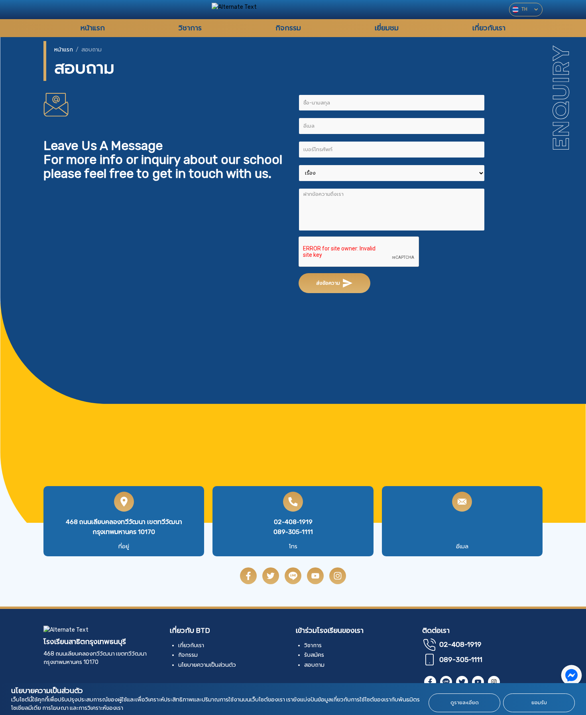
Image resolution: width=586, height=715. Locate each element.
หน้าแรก (63, 49)
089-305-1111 (293, 532)
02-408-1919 (293, 522)
